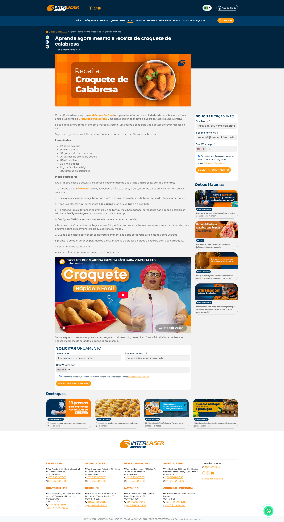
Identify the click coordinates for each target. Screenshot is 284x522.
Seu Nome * (63, 353)
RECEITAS (62, 32)
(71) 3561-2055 (174, 477)
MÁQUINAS (90, 20)
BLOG (130, 20)
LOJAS (103, 20)
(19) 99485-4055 (212, 467)
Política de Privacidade (138, 377)
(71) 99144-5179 (174, 481)
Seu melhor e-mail (136, 353)
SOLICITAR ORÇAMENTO (195, 20)
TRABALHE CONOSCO (170, 20)
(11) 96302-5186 (57, 481)
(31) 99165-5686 (58, 508)
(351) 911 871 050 (175, 505)
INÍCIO (79, 20)
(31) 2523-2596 (57, 504)
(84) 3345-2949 (135, 502)
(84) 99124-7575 (136, 505)
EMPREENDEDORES (145, 20)
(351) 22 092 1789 (176, 502)
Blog (53, 32)
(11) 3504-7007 (57, 477)
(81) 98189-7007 (97, 505)
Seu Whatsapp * (66, 365)
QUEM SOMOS (118, 20)
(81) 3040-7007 (96, 502)
